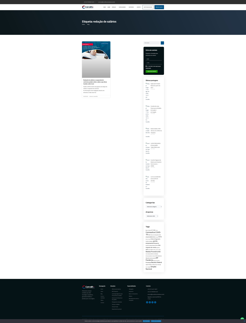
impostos (158, 247)
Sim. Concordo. (146, 321)
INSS (147, 249)
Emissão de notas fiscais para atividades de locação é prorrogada (156, 109)
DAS (160, 235)
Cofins (157, 230)
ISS (149, 249)
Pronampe (148, 262)
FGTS (160, 237)
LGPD (154, 249)
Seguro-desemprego (158, 264)
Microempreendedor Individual (150, 256)
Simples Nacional (151, 268)
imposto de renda (151, 247)
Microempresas (159, 256)
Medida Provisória (152, 251)
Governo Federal (149, 245)
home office (155, 245)
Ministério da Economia (151, 258)
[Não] (244, 321)
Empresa (156, 237)
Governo (156, 243)
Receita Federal (156, 262)
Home (104, 7)
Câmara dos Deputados (154, 235)
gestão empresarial (152, 242)
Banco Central (148, 230)
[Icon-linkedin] (161, 2)
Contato (139, 7)
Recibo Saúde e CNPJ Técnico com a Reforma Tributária (156, 131)
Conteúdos (131, 7)
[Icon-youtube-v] (163, 2)
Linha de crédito (158, 249)
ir (148, 249)
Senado (149, 267)
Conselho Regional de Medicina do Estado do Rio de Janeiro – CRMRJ (156, 163)
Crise (149, 235)
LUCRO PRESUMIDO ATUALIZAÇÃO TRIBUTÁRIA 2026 (155, 145)
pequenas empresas (156, 260)
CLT (152, 230)
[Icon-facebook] (156, 2)
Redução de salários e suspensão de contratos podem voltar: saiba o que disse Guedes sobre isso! (95, 82)
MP (157, 257)
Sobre (108, 7)
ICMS (159, 245)
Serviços (114, 7)
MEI (159, 251)
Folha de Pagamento (155, 239)
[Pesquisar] (162, 43)
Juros (152, 250)
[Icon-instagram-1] (158, 2)
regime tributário (149, 264)
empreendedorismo (150, 237)
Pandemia (149, 260)
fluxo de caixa (148, 239)
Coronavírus (150, 232)
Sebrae (153, 264)
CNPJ (154, 230)
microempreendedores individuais (152, 254)
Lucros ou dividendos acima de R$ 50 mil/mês (156, 179)
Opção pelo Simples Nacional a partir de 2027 (155, 86)
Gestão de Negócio (149, 241)
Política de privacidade (156, 321)
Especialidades (122, 7)
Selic (146, 267)
